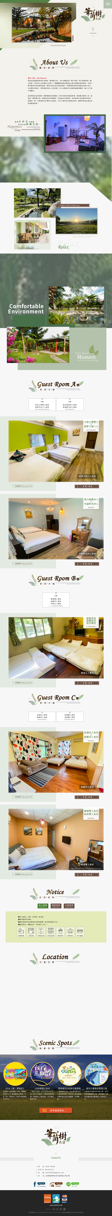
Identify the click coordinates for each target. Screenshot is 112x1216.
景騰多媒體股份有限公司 (70, 1212)
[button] (74, 149)
